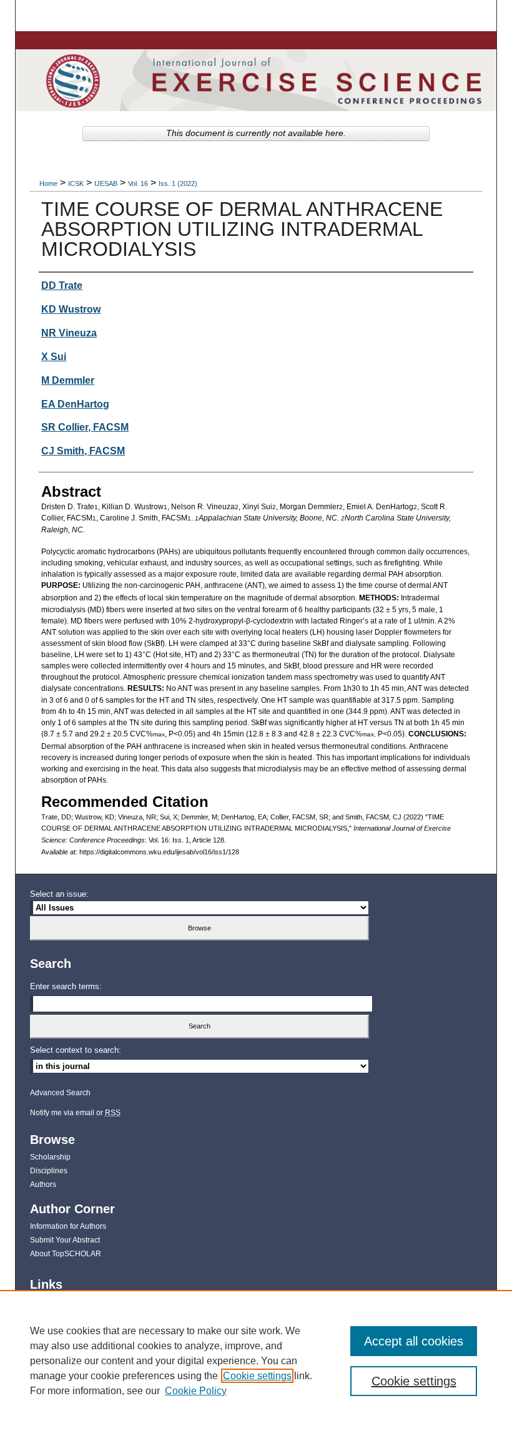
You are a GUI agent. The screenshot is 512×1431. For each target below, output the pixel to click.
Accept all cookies (413, 1341)
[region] (256, 1360)
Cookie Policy (196, 1390)
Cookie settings (257, 1375)
